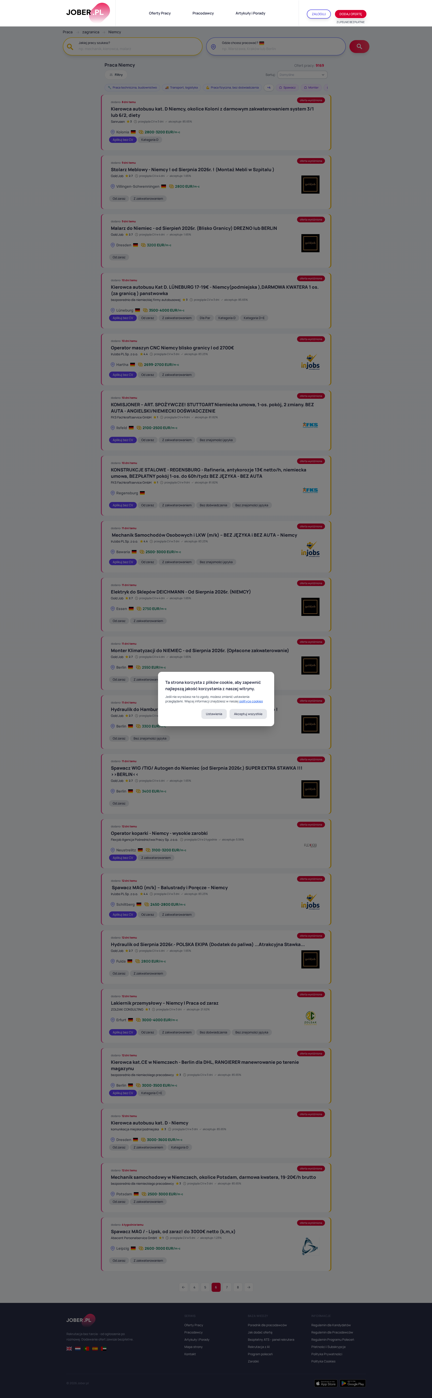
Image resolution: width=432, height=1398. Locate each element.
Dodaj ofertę (350, 14)
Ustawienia (214, 714)
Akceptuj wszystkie (248, 714)
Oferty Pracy (160, 13)
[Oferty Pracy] (88, 13)
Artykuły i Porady (250, 13)
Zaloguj (319, 14)
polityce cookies (251, 701)
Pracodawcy (203, 13)
